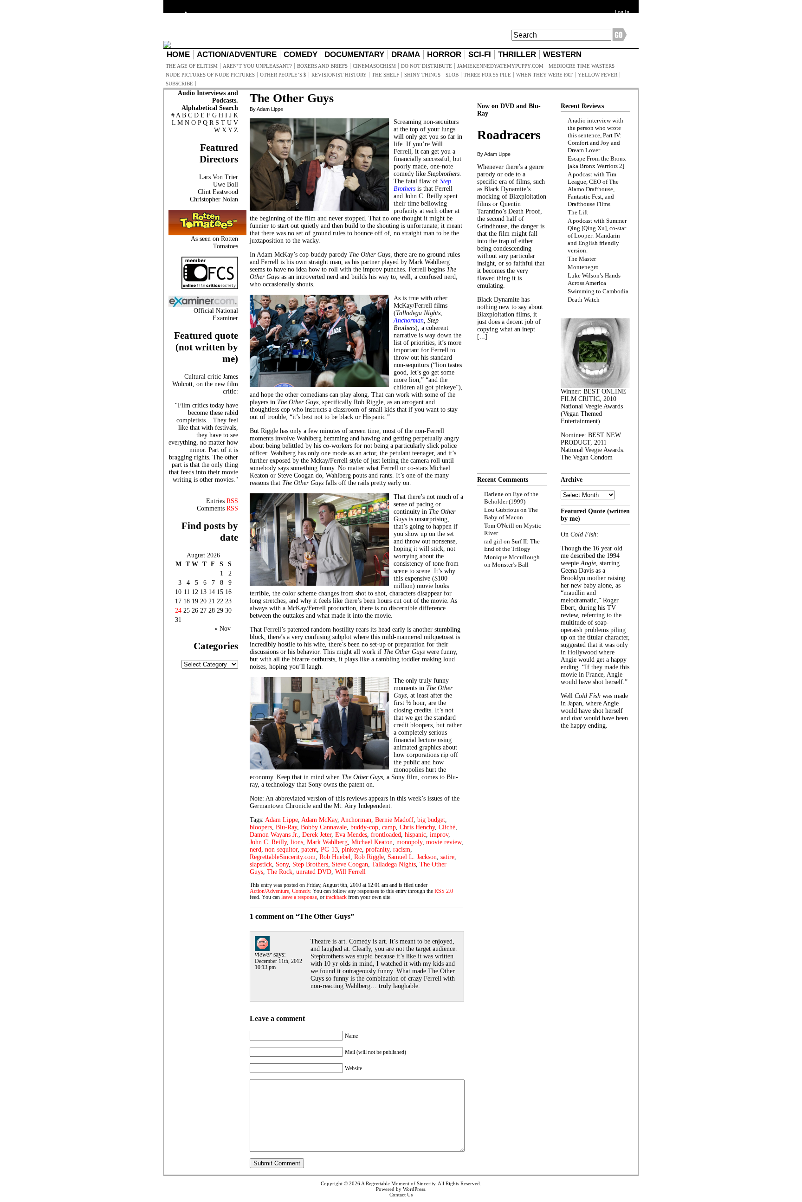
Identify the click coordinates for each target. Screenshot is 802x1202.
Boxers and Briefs (322, 66)
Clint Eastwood (218, 191)
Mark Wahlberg (327, 842)
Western (562, 54)
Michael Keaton (372, 842)
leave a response (299, 897)
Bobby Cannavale (324, 827)
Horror (444, 54)
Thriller (517, 54)
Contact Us (401, 1194)
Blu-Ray (286, 827)
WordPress (414, 1189)
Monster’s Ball (510, 564)
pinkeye (352, 849)
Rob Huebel (334, 856)
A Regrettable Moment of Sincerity (398, 1183)
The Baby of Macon (511, 513)
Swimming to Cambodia (598, 291)
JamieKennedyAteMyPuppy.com (500, 66)
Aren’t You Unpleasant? (257, 66)
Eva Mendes (351, 834)
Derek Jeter (316, 834)
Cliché (447, 827)
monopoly (409, 842)
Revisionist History (339, 75)
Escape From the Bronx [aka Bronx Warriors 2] (597, 162)
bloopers (261, 827)
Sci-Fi (479, 54)
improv (439, 834)
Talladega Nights (394, 864)
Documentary (354, 54)
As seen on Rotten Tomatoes (214, 242)
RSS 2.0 (443, 891)
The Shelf (385, 75)
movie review (443, 842)
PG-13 (329, 849)
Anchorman (356, 819)
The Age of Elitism (192, 66)
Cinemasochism (374, 66)
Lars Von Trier (218, 177)
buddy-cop (364, 827)
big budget (431, 819)
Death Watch (584, 299)
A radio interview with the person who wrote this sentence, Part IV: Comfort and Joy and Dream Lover (595, 135)
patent (309, 849)
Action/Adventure (237, 54)
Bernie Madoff (394, 819)
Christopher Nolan (214, 199)
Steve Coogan (350, 864)
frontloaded (386, 834)
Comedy (300, 54)
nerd (255, 849)
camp (389, 827)
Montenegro (583, 267)
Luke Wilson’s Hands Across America (594, 279)
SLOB (452, 75)
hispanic (415, 834)
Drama (405, 54)
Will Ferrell (350, 871)
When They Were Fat (544, 75)
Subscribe (179, 83)
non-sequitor (281, 849)
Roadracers (509, 135)
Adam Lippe (281, 819)
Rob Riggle (369, 856)
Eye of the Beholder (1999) (511, 498)
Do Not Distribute (426, 66)
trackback (336, 897)
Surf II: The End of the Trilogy (512, 545)
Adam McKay (319, 819)
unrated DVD (313, 871)
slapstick (261, 864)
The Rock (279, 871)
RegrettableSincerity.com (283, 856)
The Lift (578, 212)
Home (178, 54)
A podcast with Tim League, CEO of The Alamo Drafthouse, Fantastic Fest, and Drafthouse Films (593, 189)
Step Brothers (310, 864)
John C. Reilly (268, 842)
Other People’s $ (283, 75)
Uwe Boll (225, 184)
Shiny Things (422, 75)
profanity (377, 849)
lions (297, 842)
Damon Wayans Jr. (274, 834)
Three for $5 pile (487, 75)
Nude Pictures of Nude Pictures (210, 75)
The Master (582, 258)
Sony (282, 864)
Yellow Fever (597, 75)
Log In (621, 12)
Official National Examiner (216, 314)
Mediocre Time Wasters (581, 66)
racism (401, 849)
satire (447, 856)
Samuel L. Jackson (412, 856)
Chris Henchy (417, 827)
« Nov (222, 628)
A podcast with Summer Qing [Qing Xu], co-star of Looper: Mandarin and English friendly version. (597, 235)
